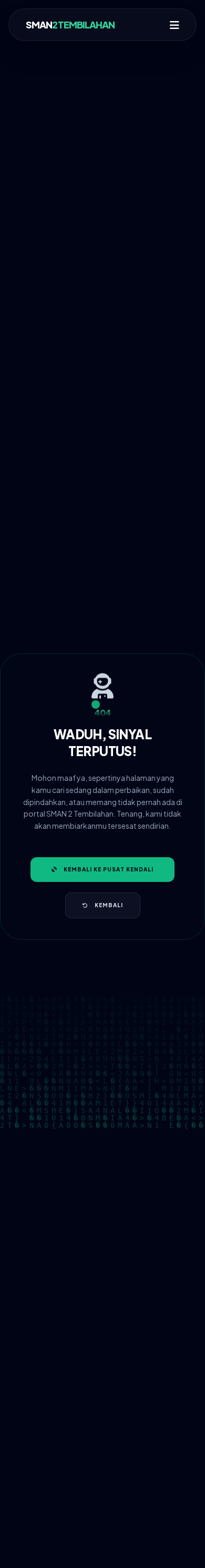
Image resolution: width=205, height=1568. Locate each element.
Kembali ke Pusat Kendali (108, 869)
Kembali (109, 905)
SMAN (70, 24)
